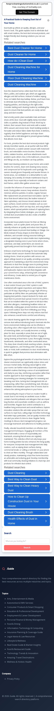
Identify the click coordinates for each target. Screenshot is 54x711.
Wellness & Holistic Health (19, 661)
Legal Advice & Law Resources (21, 636)
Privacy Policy (13, 678)
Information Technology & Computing (25, 628)
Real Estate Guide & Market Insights (24, 645)
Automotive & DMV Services (20, 602)
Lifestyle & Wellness (16, 640)
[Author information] (48, 20)
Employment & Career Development (24, 615)
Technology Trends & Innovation (22, 653)
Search (27, 548)
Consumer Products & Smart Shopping (25, 607)
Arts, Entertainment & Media (20, 598)
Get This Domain (27, 12)
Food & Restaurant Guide (19, 649)
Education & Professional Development (25, 611)
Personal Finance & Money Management (26, 619)
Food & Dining (13, 624)
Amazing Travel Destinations (20, 657)
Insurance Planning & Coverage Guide (25, 632)
